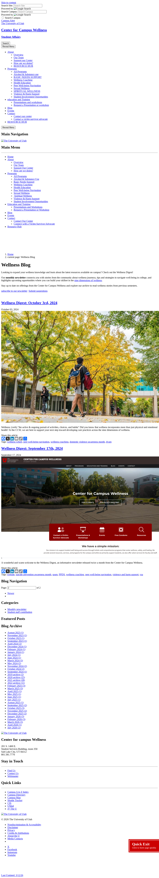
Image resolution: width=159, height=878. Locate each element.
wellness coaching (59, 441)
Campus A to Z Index (18, 792)
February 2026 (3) (16, 719)
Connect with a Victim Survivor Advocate (34, 223)
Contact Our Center (23, 221)
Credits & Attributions (18, 833)
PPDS (62, 574)
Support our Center (23, 60)
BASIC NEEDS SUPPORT (28, 77)
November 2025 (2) (17, 711)
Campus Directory (16, 794)
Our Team (19, 57)
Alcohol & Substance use (26, 74)
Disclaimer (12, 827)
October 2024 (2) (15, 669)
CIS (9, 803)
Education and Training (18, 204)
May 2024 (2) (14, 663)
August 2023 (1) (15, 632)
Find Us (11, 770)
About (10, 52)
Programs (12, 68)
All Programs (20, 71)
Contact (11, 113)
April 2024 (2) (14, 643)
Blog (9, 108)
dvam (108, 441)
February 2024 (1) (16, 649)
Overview (18, 54)
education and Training (18, 99)
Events (10, 110)
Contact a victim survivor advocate (31, 119)
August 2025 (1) (15, 702)
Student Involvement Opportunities (31, 96)
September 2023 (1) (17, 641)
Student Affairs (10, 37)
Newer (10, 593)
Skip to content (8, 2)
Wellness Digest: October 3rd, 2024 (29, 303)
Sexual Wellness (22, 88)
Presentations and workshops (28, 102)
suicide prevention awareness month (33, 574)
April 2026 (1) (14, 725)
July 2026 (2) (13, 727)
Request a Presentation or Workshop (31, 210)
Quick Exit (144, 845)
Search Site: (7, 5)
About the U (13, 835)
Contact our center (23, 116)
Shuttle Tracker (14, 800)
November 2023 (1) (17, 635)
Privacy (11, 830)
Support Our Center (23, 168)
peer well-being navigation (36, 441)
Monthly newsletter (16, 609)
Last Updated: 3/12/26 (12, 875)
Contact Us (12, 773)
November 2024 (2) (17, 666)
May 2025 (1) (14, 694)
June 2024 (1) (14, 657)
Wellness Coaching (23, 80)
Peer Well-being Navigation (27, 85)
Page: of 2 (21, 587)
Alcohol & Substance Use (26, 179)
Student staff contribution (19, 612)
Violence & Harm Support (26, 94)
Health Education (22, 82)
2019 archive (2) (15, 674)
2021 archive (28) (16, 680)
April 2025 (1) (14, 691)
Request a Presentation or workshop (31, 105)
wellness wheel (14, 441)
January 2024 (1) (15, 652)
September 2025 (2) (17, 705)
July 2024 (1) (13, 655)
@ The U (12, 808)
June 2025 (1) (14, 697)
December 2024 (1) (17, 646)
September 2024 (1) (17, 671)
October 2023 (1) (15, 638)
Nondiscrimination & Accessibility (24, 824)
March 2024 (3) (15, 660)
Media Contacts (15, 838)
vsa (141, 574)
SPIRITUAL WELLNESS (27, 91)
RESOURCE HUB (23, 66)
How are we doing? (23, 63)
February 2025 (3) (16, 685)
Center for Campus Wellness (24, 30)
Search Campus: (9, 11)
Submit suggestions (38, 291)
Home (10, 156)
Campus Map (14, 797)
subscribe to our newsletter (14, 291)
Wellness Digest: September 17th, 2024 (32, 448)
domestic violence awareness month (87, 441)
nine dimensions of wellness (88, 280)
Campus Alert (8, 20)
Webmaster (12, 776)
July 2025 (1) (13, 699)
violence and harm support (126, 574)
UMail (10, 806)
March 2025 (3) (15, 688)
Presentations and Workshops (28, 207)
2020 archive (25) (16, 677)
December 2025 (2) (17, 713)
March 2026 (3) (15, 722)
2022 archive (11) (16, 683)
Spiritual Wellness (23, 196)
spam (55, 574)
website (11, 574)
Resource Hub (14, 226)
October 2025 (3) (15, 708)
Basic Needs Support (24, 182)
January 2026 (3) (15, 716)
